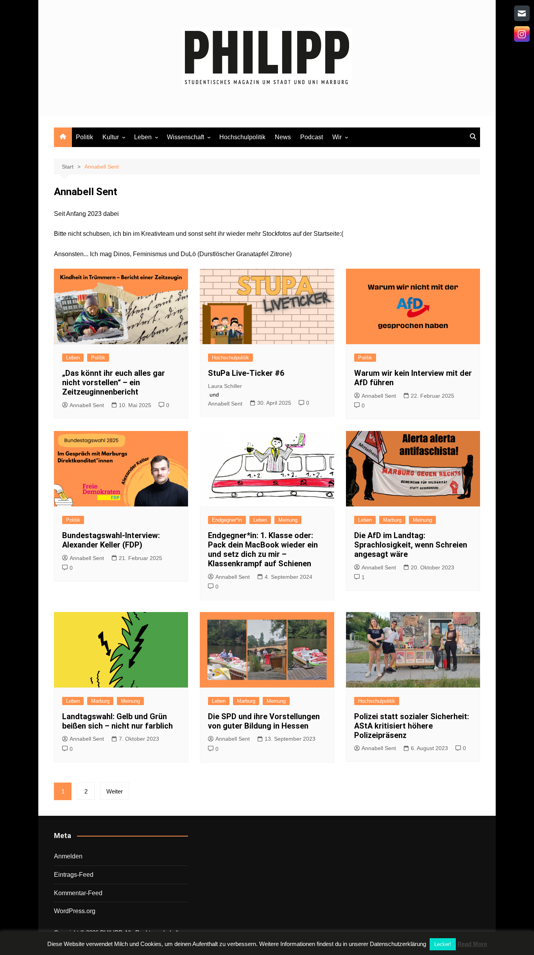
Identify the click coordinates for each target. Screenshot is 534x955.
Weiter (114, 791)
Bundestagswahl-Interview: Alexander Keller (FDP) (111, 540)
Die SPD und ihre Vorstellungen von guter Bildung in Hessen (264, 721)
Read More (472, 944)
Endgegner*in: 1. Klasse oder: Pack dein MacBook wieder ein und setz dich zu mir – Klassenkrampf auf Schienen (263, 549)
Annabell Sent (87, 405)
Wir (337, 137)
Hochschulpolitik (242, 137)
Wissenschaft (185, 137)
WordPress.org (74, 911)
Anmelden (68, 856)
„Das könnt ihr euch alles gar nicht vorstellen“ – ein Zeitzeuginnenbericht (113, 382)
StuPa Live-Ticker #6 (246, 373)
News (283, 137)
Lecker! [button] (442, 944)
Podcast (311, 137)
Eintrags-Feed (73, 874)
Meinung (287, 520)
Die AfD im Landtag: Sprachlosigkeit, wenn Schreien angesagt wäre (410, 545)
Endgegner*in (227, 520)
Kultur (110, 137)
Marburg (392, 520)
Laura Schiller (225, 386)
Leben (143, 137)
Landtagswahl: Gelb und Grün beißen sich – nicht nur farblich (117, 721)
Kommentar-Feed (78, 893)
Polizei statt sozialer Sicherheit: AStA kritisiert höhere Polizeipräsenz (411, 726)
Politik (84, 137)
